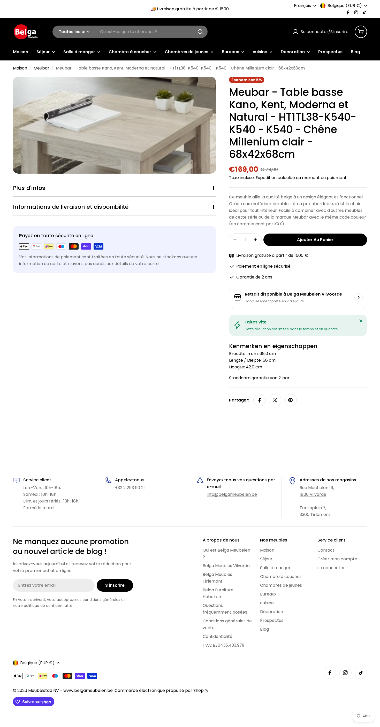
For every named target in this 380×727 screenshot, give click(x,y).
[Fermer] (361, 321)
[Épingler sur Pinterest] (290, 400)
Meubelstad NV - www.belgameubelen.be (70, 690)
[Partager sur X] (275, 400)
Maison (20, 68)
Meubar (41, 68)
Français (302, 6)
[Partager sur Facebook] (259, 400)
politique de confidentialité (48, 605)
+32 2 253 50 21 (130, 488)
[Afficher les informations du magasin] (358, 297)
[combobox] (130, 32)
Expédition (266, 178)
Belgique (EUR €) (345, 5)
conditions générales (101, 599)
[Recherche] (200, 32)
